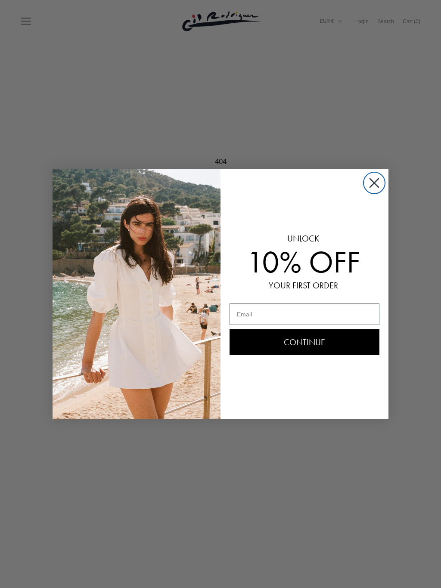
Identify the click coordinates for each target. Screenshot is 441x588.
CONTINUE (304, 342)
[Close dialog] (374, 183)
